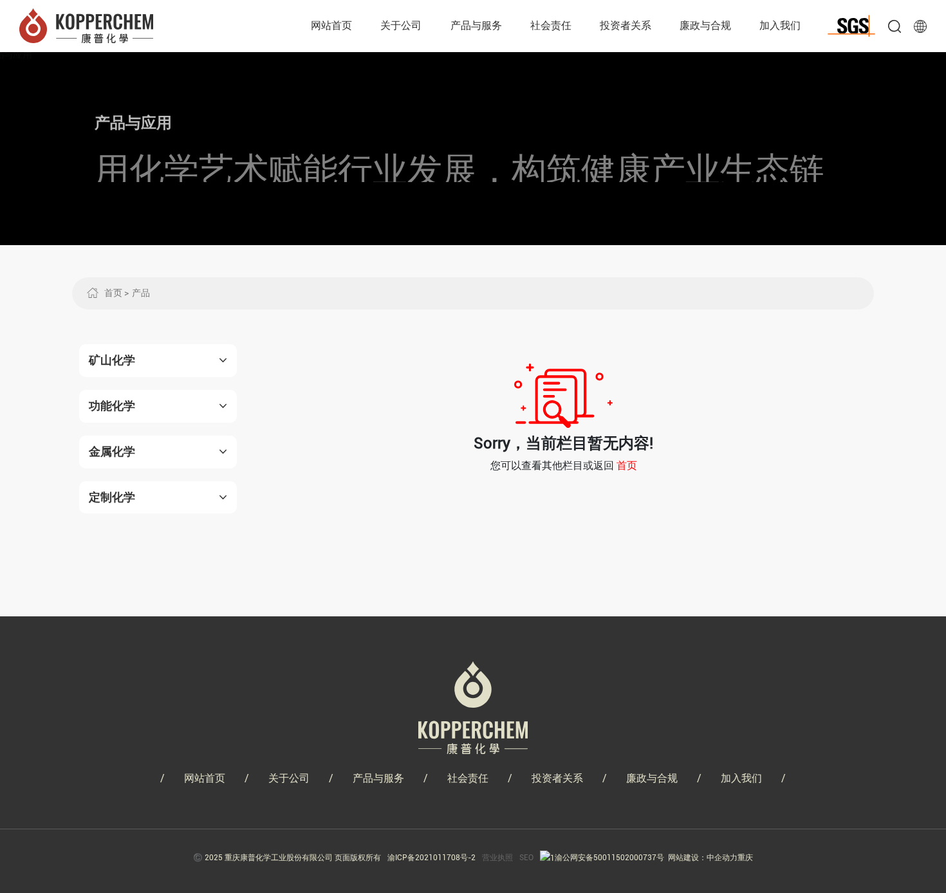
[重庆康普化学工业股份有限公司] (86, 25)
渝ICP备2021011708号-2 (431, 857)
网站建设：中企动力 (702, 857)
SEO (526, 857)
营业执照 (497, 857)
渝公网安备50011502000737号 (609, 857)
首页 (627, 465)
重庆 (745, 857)
